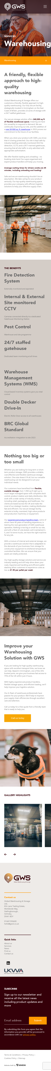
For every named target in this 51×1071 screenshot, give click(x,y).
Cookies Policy (10, 1058)
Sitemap (21, 1058)
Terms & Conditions (12, 1055)
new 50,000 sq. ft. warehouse (18, 129)
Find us (7, 951)
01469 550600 (10, 921)
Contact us (8, 953)
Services (7, 946)
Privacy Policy (28, 1055)
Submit (38, 1020)
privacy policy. (29, 1034)
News (6, 948)
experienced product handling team (23, 520)
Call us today (17, 718)
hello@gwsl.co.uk (11, 924)
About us (8, 943)
